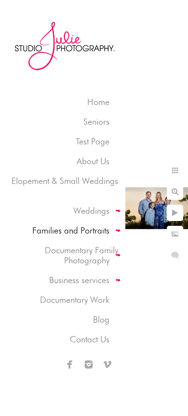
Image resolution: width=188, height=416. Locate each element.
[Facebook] (70, 364)
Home (98, 102)
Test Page (92, 141)
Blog (101, 319)
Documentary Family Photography (81, 255)
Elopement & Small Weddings (65, 181)
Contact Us (89, 339)
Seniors (96, 122)
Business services (79, 280)
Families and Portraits (70, 230)
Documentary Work (74, 300)
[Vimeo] (107, 364)
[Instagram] (89, 364)
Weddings (91, 211)
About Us (93, 161)
